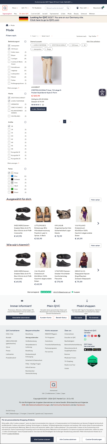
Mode (70, 14)
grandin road (39, 413)
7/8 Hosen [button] (74, 45)
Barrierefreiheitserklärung (73, 344)
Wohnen (92, 14)
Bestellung (29, 334)
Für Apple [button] (78, 318)
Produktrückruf (11, 358)
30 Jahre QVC (24, 14)
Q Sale (63, 14)
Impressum (80, 405)
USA (43, 393)
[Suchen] (68, 8)
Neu (15, 14)
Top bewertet (54, 14)
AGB (23, 405)
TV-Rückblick (36, 8)
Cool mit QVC (35, 14)
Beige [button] (49, 49)
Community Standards (61, 405)
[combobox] (55, 8)
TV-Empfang (68, 361)
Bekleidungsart (14, 41)
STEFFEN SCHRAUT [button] (59, 45)
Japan (63, 393)
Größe (10, 122)
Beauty (76, 14)
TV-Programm (49, 337)
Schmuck (84, 14)
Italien (58, 393)
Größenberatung (31, 341)
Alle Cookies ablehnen (68, 439)
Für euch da (49, 352)
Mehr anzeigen (13, 88)
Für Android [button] (93, 318)
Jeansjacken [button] (37, 49)
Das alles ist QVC (70, 337)
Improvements (49, 413)
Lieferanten (10, 354)
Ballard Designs (14, 413)
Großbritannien (50, 393)
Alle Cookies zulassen (42, 439)
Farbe (10, 169)
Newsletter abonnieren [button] (21, 318)
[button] (80, 8)
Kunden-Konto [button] (45, 318)
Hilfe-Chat (9, 334)
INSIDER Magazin (51, 334)
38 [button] (84, 45)
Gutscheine (49, 341)
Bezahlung (29, 350)
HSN (7, 413)
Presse (8, 350)
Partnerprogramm (51, 348)
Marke (10, 94)
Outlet (66, 368)
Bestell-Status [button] (61, 318)
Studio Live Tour (69, 365)
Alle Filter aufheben (93, 41)
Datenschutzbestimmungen (39, 405)
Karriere (67, 354)
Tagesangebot (7, 14)
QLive (8, 347)
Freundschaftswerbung (53, 344)
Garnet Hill (31, 413)
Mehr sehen (95, 200)
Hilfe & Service (30, 367)
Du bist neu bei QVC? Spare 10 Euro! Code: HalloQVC (53, 2)
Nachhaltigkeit (69, 341)
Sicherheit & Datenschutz (33, 360)
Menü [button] (14, 8)
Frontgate (24, 413)
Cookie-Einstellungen (94, 439)
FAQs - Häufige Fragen (33, 364)
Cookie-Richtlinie (13, 433)
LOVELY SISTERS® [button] (39, 45)
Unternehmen (69, 334)
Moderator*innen (70, 358)
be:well (45, 14)
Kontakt (8, 337)
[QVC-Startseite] (7, 25)
